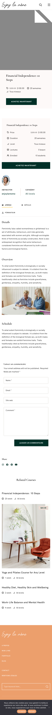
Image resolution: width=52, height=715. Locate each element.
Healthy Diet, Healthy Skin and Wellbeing (25, 587)
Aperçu (8, 205)
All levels (30, 193)
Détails (27, 205)
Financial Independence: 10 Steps (21, 493)
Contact (5, 670)
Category (30, 190)
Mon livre (6, 651)
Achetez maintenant (21, 101)
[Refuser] (49, 707)
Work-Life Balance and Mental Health (23, 602)
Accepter (21, 711)
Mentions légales (9, 676)
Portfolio (6, 656)
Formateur (10, 213)
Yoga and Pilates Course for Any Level (23, 572)
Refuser (32, 711)
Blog (4, 661)
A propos (5, 646)
